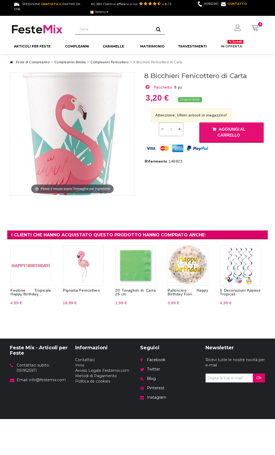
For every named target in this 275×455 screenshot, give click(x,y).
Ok (259, 377)
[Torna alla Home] (11, 63)
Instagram (156, 397)
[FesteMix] (38, 29)
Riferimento (156, 161)
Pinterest (155, 388)
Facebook (156, 359)
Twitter (153, 369)
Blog (151, 378)
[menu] (237, 28)
